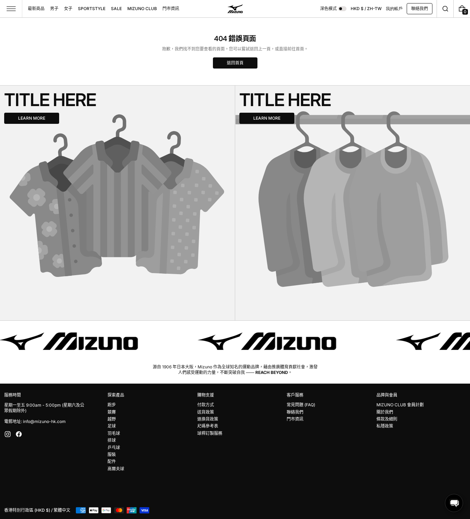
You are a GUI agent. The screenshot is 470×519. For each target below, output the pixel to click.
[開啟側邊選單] (11, 8)
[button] (445, 8)
